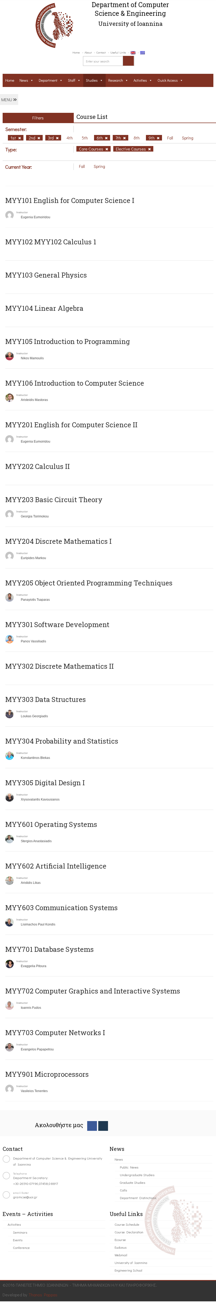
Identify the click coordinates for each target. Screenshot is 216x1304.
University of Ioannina (131, 1262)
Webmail (121, 1255)
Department (48, 80)
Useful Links (118, 52)
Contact (101, 52)
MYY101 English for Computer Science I (69, 200)
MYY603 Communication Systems (61, 907)
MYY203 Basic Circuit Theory (53, 499)
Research (115, 80)
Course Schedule (127, 1224)
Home (76, 52)
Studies (92, 80)
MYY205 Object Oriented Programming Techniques (89, 582)
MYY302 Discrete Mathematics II (59, 666)
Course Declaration (129, 1232)
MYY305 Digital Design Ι (45, 782)
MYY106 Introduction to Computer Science (74, 383)
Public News (129, 1167)
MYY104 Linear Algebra (44, 308)
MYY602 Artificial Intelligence (55, 865)
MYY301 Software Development (57, 624)
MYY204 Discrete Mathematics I (58, 541)
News (23, 80)
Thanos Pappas (43, 1294)
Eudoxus (120, 1247)
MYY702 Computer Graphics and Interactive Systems (92, 990)
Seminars (20, 1232)
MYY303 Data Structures (45, 699)
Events (17, 1240)
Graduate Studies (132, 1182)
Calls (123, 1190)
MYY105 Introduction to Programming (67, 341)
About (88, 52)
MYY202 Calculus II (37, 466)
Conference (21, 1247)
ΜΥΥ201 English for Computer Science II (71, 424)
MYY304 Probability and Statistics (61, 740)
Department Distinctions (138, 1197)
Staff (71, 80)
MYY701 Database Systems (49, 949)
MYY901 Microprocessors (47, 1074)
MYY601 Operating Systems (51, 824)
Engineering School (128, 1270)
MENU (7, 99)
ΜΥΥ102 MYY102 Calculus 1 (50, 241)
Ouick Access (168, 80)
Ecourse (120, 1239)
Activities (140, 80)
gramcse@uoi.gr (25, 1197)
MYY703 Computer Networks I (55, 1032)
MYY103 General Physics (46, 274)
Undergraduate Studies (137, 1174)
